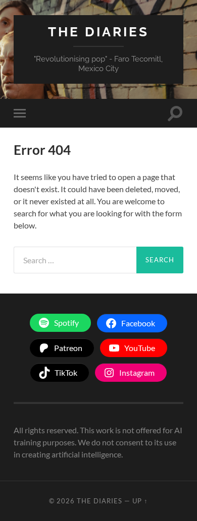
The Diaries (98, 31)
